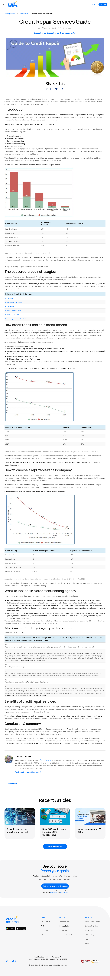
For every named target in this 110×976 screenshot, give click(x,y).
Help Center (45, 922)
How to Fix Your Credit (13, 310)
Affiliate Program (91, 935)
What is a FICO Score (12, 315)
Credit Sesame (46, 760)
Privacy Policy (64, 892)
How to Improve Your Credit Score (16, 319)
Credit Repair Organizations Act (61, 33)
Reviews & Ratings (91, 926)
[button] (4, 4)
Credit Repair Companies (13, 302)
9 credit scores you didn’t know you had (17, 830)
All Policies (63, 930)
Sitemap (44, 935)
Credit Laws (24, 14)
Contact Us (45, 930)
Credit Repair (40, 33)
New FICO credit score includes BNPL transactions (54, 832)
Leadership (89, 930)
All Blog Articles (10, 14)
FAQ (42, 926)
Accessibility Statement (68, 935)
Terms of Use (53, 892)
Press (87, 943)
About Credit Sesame (92, 922)
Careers (87, 939)
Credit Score (9, 298)
